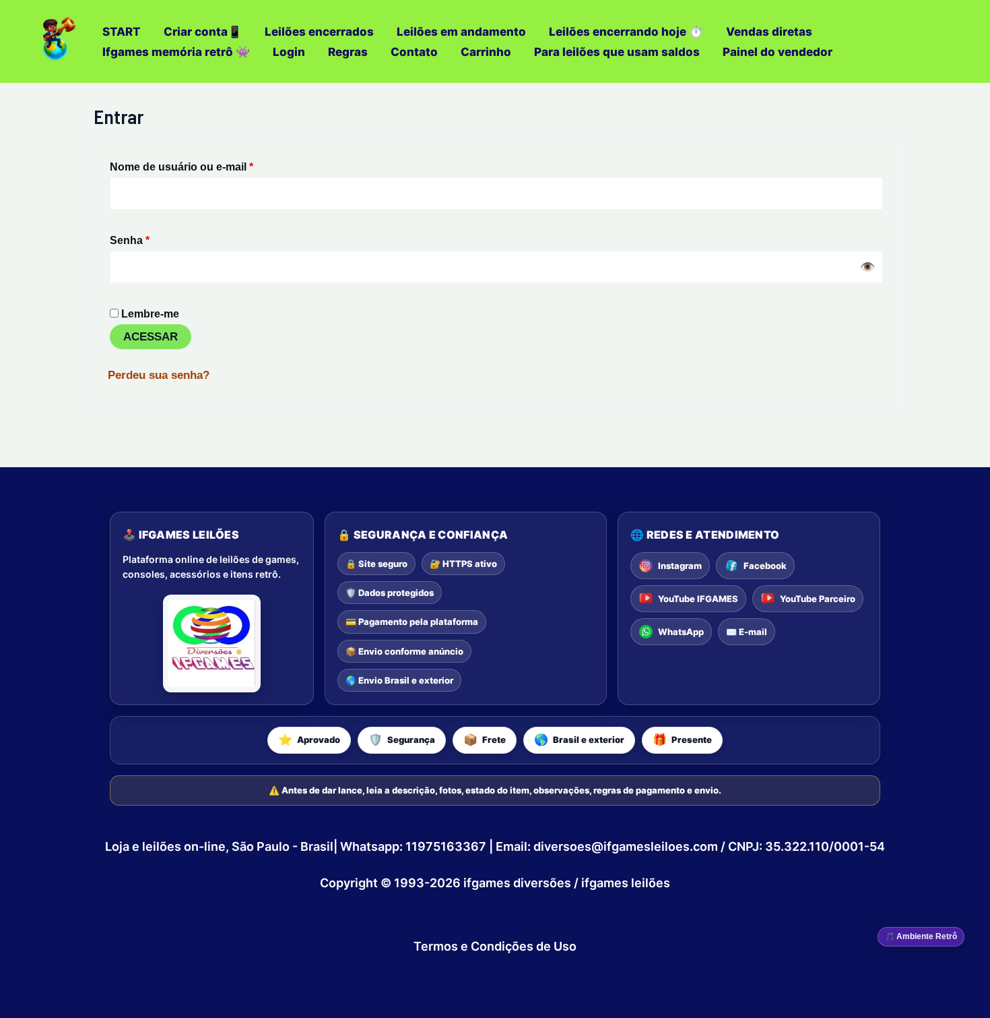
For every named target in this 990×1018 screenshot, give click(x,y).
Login (289, 52)
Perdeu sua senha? (158, 375)
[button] (309, 740)
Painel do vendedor (777, 52)
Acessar (150, 336)
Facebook (765, 565)
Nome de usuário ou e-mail (210, 164)
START (121, 31)
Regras (348, 52)
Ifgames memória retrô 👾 (176, 52)
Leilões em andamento (461, 31)
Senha (158, 237)
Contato (414, 52)
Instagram (680, 565)
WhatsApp (681, 631)
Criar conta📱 (203, 31)
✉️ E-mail (746, 631)
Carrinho (486, 52)
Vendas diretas (769, 31)
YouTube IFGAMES (698, 598)
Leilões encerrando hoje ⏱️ (626, 31)
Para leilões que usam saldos (617, 52)
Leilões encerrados (319, 31)
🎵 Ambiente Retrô (921, 936)
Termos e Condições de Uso (495, 946)
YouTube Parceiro (817, 598)
